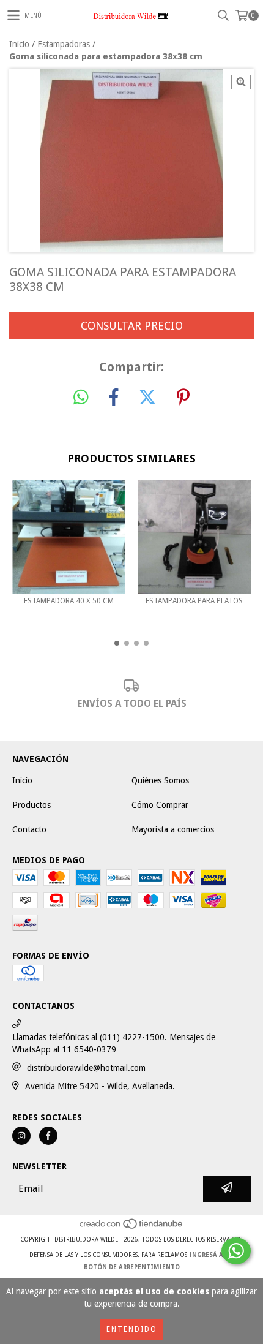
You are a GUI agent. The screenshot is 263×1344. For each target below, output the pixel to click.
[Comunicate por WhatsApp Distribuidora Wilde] (236, 1250)
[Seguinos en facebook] (48, 1136)
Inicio (19, 44)
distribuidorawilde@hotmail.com (86, 1068)
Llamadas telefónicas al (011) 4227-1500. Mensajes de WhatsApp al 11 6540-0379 (113, 1043)
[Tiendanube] (131, 1227)
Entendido (131, 1329)
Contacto (29, 829)
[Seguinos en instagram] (21, 1136)
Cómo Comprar (160, 805)
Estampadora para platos (194, 601)
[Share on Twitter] (147, 397)
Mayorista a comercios (173, 829)
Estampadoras (63, 44)
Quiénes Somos (160, 780)
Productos (31, 805)
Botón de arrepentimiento (132, 1267)
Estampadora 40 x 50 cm (69, 601)
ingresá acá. (211, 1255)
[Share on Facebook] (113, 397)
